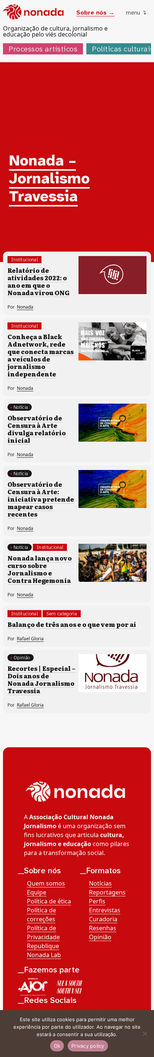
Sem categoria (61, 613)
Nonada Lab (44, 955)
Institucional (24, 259)
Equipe (36, 892)
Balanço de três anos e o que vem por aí (71, 624)
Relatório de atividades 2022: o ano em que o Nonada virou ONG (38, 281)
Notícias (100, 883)
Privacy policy (87, 1046)
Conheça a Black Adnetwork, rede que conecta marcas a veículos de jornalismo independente (40, 355)
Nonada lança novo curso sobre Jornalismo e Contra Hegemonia (39, 569)
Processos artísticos (43, 49)
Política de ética (49, 901)
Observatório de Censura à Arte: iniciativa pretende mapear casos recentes (40, 499)
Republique (43, 946)
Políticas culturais (123, 49)
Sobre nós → (95, 12)
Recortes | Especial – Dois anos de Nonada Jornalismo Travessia (41, 679)
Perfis (97, 901)
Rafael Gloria (30, 638)
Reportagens (107, 892)
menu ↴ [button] (136, 12)
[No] (144, 1033)
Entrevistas (104, 910)
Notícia (20, 407)
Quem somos (46, 883)
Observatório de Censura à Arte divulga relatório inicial (36, 429)
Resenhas (102, 928)
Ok (57, 1046)
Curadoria (103, 919)
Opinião (21, 657)
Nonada (25, 307)
